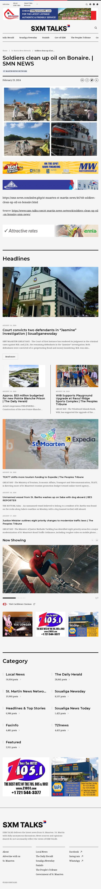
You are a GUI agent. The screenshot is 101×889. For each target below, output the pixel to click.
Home (5, 51)
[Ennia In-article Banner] (50, 231)
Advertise (6, 4)
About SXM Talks (16, 4)
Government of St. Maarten (49, 874)
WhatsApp (74, 860)
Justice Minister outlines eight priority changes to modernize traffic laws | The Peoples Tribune (48, 522)
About (6, 851)
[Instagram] (94, 4)
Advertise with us (11, 856)
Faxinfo (45, 37)
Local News (41, 851)
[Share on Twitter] (92, 80)
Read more (11, 356)
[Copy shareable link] (82, 80)
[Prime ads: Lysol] (17, 624)
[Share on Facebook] (87, 80)
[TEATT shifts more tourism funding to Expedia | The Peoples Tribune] (50, 444)
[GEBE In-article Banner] (50, 185)
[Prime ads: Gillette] (50, 624)
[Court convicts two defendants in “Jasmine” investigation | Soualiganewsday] (50, 292)
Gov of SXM (60, 37)
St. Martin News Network (21, 51)
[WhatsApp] (97, 4)
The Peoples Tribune (81, 37)
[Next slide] (96, 540)
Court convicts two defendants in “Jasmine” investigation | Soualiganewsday (39, 331)
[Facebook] (90, 4)
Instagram (74, 856)
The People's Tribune (46, 869)
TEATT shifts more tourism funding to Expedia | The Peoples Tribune (43, 477)
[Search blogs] (87, 4)
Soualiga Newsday (28, 37)
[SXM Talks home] (50, 28)
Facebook (74, 851)
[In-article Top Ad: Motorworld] (50, 167)
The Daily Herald (44, 856)
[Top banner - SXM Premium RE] (50, 14)
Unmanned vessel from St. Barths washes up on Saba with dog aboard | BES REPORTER (47, 499)
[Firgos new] (83, 624)
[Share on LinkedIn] (96, 80)
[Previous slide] (92, 540)
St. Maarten (8, 860)
